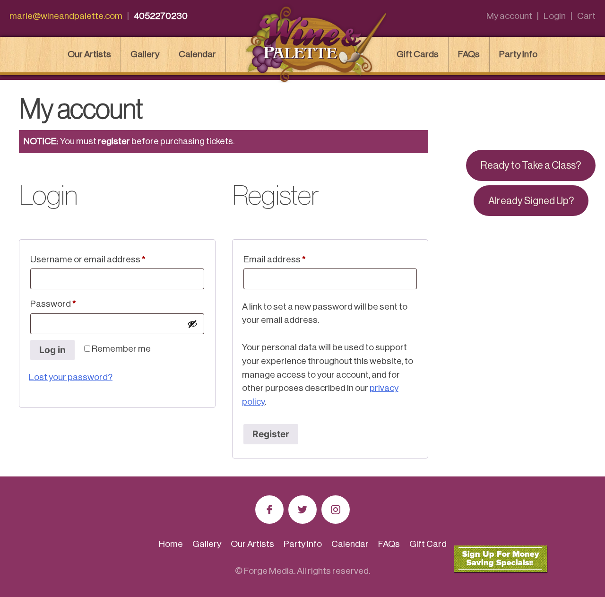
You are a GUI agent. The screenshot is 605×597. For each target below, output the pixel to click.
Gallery (144, 54)
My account (509, 15)
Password (71, 303)
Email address (292, 259)
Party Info (518, 54)
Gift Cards (418, 54)
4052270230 (161, 15)
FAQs (469, 54)
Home (171, 543)
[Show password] (192, 324)
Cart (586, 15)
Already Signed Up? (531, 201)
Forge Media (269, 570)
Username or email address (106, 259)
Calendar (197, 54)
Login (555, 15)
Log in (52, 349)
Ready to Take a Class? (531, 165)
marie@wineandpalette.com (65, 15)
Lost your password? (70, 376)
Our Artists (89, 54)
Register (270, 434)
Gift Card (428, 543)
